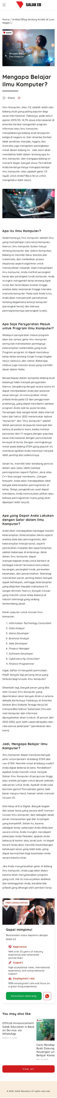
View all (28, 1069)
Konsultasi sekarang (24, 996)
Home (6, 19)
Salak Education (22, 1091)
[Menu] (4, 5)
